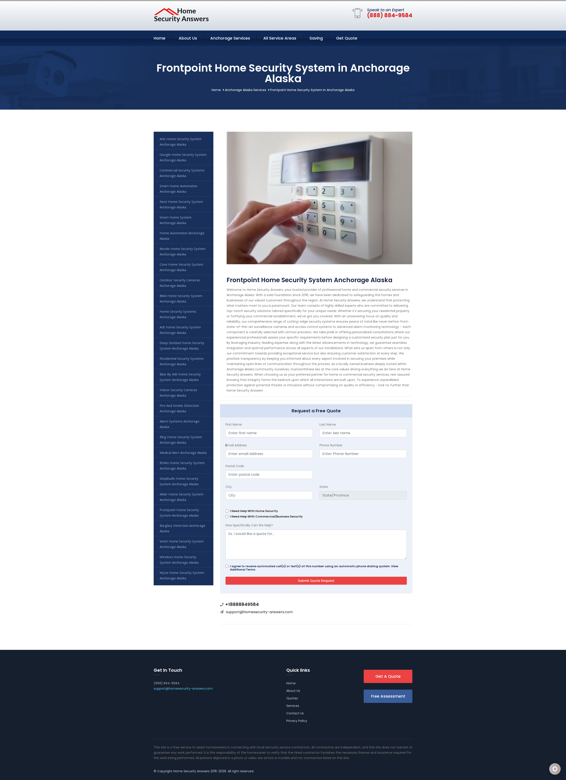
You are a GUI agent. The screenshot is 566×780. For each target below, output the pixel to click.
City (229, 487)
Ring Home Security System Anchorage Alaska (181, 440)
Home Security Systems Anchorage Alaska (178, 314)
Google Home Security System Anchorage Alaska (183, 157)
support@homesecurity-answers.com (259, 611)
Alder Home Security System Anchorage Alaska (181, 497)
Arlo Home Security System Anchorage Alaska (180, 141)
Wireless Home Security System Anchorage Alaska (179, 560)
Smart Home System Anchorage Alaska (175, 220)
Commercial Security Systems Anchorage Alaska (182, 173)
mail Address (236, 445)
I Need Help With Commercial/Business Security (266, 516)
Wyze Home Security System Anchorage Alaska (182, 575)
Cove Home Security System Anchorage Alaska (181, 267)
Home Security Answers (191, 771)
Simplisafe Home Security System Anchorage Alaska (179, 481)
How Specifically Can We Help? (249, 525)
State (323, 487)
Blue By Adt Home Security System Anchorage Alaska (180, 377)
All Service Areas (279, 38)
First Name (234, 424)
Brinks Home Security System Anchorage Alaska (182, 465)
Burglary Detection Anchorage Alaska (182, 528)
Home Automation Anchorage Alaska (182, 236)
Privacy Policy (296, 721)
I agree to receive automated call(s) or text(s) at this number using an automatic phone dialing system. (314, 568)
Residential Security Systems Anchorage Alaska (182, 361)
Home (159, 38)
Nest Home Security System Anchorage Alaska (181, 204)
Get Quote (346, 38)
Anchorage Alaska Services (245, 90)
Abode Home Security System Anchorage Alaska (182, 251)
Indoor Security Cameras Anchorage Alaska (178, 393)
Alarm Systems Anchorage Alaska (179, 424)
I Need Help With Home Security (254, 511)
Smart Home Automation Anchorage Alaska (178, 189)
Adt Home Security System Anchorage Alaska (180, 330)
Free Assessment (388, 696)
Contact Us (295, 713)
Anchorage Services (230, 38)
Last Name (327, 424)
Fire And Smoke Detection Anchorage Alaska (179, 408)
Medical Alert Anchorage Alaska (183, 452)
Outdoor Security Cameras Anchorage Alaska (180, 283)
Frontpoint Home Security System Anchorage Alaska (179, 512)
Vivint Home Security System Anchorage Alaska (182, 544)
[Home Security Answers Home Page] (181, 15)
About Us (188, 38)
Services (292, 706)
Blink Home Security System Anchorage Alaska (181, 298)
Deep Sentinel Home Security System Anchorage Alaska (182, 345)
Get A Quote (388, 676)
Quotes (292, 698)
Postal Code (235, 466)
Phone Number (330, 445)
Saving (316, 38)
